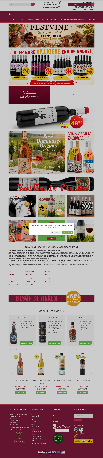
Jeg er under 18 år (55, 232)
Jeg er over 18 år (67, 232)
